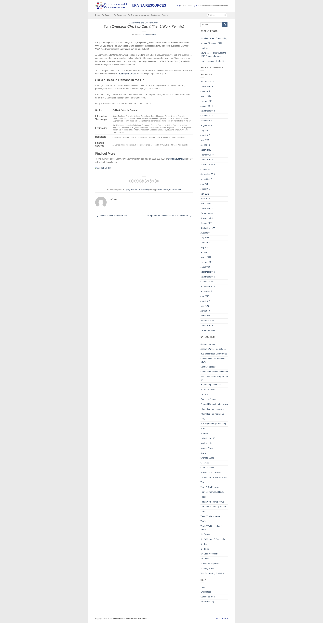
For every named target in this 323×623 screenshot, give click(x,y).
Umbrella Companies (210, 564)
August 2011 (206, 233)
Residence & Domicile (210, 473)
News (203, 453)
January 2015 (206, 87)
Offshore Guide (207, 458)
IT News (204, 434)
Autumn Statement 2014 (211, 43)
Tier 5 (203, 521)
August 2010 (206, 292)
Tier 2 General (163, 190)
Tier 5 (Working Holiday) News (211, 528)
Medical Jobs (206, 443)
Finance (204, 395)
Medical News (206, 448)
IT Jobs (203, 429)
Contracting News (208, 367)
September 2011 (207, 228)
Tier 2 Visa (205, 48)
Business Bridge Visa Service (213, 354)
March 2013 (205, 150)
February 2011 (206, 262)
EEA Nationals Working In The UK (214, 378)
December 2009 (207, 331)
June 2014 (205, 92)
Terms (218, 618)
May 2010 (204, 306)
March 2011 (205, 257)
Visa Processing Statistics (212, 574)
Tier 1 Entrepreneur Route (212, 492)
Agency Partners (136, 23)
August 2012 (206, 179)
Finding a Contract (208, 399)
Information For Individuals (212, 414)
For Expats (106, 15)
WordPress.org (207, 602)
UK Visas (204, 559)
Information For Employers (212, 409)
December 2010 (207, 272)
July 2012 (204, 184)
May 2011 (204, 248)
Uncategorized (207, 569)
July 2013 (204, 131)
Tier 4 (203, 512)
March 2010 (205, 316)
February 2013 (207, 155)
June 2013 (205, 135)
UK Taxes (204, 549)
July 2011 (204, 238)
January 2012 (206, 209)
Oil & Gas (204, 463)
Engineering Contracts (210, 385)
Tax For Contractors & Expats (213, 478)
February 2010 (207, 321)
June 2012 (205, 189)
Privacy (225, 618)
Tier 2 (203, 497)
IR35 (202, 419)
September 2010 (207, 287)
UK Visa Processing (209, 554)
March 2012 (205, 204)
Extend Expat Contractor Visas (113, 216)
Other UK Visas (207, 468)
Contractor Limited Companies (214, 372)
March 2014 (205, 96)
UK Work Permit (175, 190)
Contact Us (155, 15)
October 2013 (206, 116)
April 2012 (205, 199)
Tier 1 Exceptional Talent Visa (213, 61)
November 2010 (207, 277)
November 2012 (207, 165)
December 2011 (207, 214)
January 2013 (206, 160)
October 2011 (206, 223)
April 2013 (205, 145)
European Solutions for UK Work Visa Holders (168, 216)
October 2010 (206, 282)
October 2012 (206, 170)
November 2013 (207, 111)
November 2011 (207, 218)
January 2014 (206, 106)
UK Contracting (152, 23)
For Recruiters (120, 15)
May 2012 (204, 194)
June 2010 (205, 301)
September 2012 (207, 174)
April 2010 (205, 311)
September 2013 (207, 121)
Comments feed (207, 597)
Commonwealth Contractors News (212, 360)
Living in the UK (207, 439)
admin (154, 34)
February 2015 (207, 82)
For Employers (134, 15)
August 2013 (206, 126)
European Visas (207, 390)
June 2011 (205, 243)
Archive (165, 15)
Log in (203, 587)
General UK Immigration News (214, 404)
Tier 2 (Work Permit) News (212, 502)
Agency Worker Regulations (213, 349)
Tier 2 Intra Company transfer (213, 507)
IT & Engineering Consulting (213, 424)
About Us (145, 15)
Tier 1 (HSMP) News (209, 487)
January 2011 (206, 267)
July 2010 (204, 296)
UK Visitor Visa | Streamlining (213, 39)
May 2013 (204, 140)
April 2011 (205, 253)
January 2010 (206, 326)
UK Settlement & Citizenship (213, 539)
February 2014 (207, 101)
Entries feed (205, 592)
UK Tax (203, 544)
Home (97, 15)
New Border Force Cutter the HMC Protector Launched (213, 54)
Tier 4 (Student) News (210, 517)
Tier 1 (203, 482)
